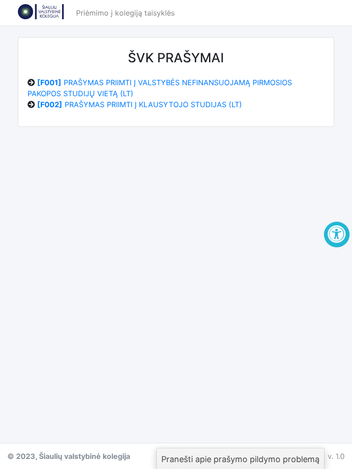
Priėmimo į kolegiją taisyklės (125, 12)
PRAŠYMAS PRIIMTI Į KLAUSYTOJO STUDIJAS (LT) (139, 104)
